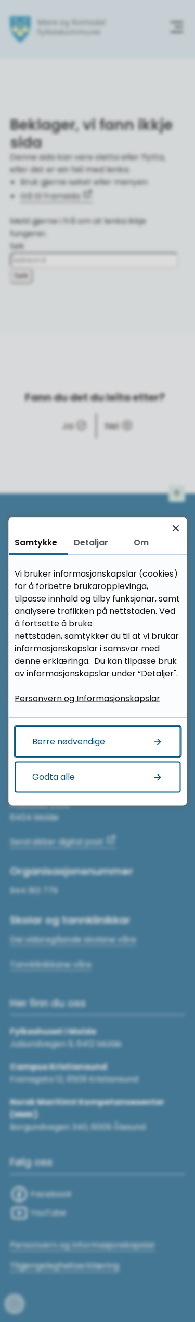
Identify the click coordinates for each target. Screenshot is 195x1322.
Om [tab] (141, 542)
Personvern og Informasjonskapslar (87, 698)
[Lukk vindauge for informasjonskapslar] (175, 528)
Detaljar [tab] (91, 542)
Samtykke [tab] (36, 542)
